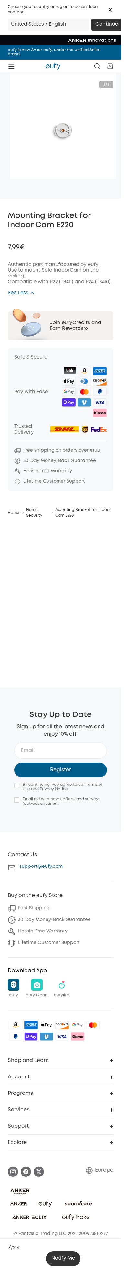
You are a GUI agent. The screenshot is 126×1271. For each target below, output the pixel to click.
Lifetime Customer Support (49, 943)
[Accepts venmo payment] (46, 1036)
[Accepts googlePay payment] (77, 1025)
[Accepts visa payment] (62, 1036)
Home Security (34, 512)
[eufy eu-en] (53, 66)
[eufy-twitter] (39, 1172)
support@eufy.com (41, 866)
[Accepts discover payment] (62, 1025)
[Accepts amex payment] (31, 1025)
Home (13, 512)
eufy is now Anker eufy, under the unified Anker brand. (54, 52)
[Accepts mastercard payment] (93, 1025)
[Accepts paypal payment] (15, 1036)
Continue (106, 24)
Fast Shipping (33, 908)
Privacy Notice (54, 789)
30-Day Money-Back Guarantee (54, 919)
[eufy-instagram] (13, 1172)
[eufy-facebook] (26, 1172)
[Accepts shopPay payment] (31, 1036)
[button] (110, 9)
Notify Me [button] (63, 1258)
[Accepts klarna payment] (77, 1036)
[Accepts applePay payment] (46, 1025)
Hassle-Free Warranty (43, 931)
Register (60, 769)
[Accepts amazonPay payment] (15, 1025)
